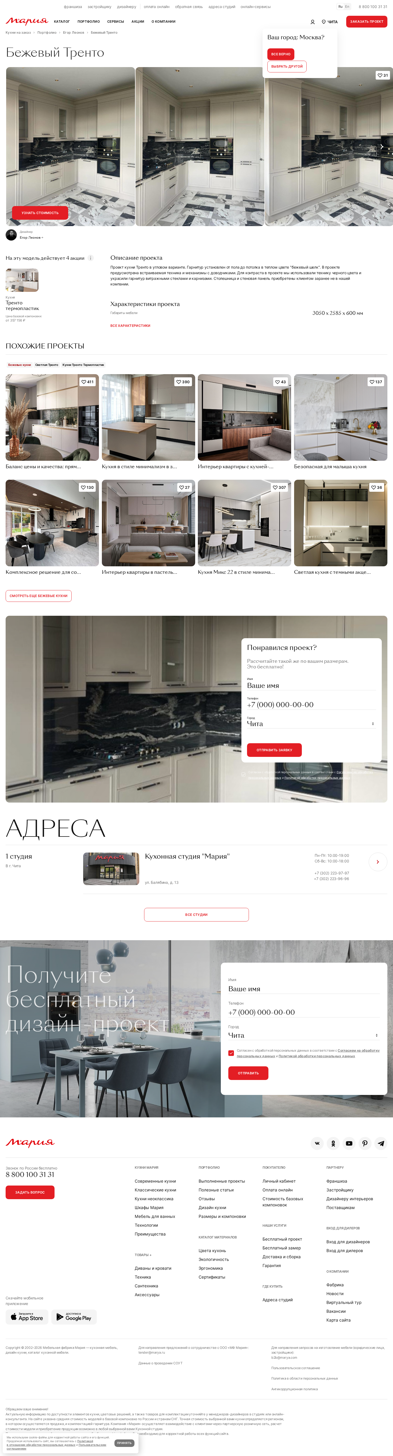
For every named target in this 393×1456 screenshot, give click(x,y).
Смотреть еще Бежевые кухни (39, 596)
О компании (337, 1271)
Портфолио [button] (89, 22)
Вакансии (336, 1311)
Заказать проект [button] (366, 22)
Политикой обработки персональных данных (317, 778)
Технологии (146, 1225)
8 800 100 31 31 (373, 6)
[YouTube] (349, 1143)
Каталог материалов (218, 1237)
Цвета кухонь (212, 1250)
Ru (340, 7)
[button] (329, 22)
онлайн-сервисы (256, 6)
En (347, 7)
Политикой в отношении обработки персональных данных (50, 1443)
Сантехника (146, 1285)
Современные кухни (155, 1181)
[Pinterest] (365, 1143)
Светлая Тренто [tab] (46, 365)
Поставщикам (340, 1207)
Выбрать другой (287, 66)
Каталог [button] (62, 22)
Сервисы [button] (115, 22)
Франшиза (336, 1181)
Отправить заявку (274, 750)
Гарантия (272, 1265)
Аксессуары (147, 1294)
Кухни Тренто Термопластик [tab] (83, 365)
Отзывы (207, 1198)
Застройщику (340, 1189)
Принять (124, 1443)
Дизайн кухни (212, 1207)
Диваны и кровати (153, 1268)
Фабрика (335, 1284)
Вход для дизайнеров (348, 1241)
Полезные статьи (216, 1189)
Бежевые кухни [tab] (19, 365)
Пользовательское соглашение (295, 1368)
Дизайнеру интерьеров (349, 1198)
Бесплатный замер (282, 1247)
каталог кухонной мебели (48, 1352)
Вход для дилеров (343, 1228)
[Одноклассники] (333, 1143)
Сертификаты (212, 1277)
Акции (138, 22)
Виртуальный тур (343, 1302)
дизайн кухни (16, 1352)
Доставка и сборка (282, 1256)
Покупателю (274, 1167)
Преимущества (150, 1234)
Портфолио (209, 1167)
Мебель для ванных (155, 1216)
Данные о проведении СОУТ (160, 1363)
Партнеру (335, 1167)
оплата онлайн (156, 6)
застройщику (99, 6)
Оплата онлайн (278, 1189)
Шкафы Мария (149, 1207)
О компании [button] (163, 22)
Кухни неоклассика (154, 1198)
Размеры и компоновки (222, 1216)
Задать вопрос (30, 1192)
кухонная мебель (103, 1348)
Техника (143, 1277)
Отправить (248, 1073)
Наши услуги (274, 1225)
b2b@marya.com (284, 1358)
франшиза (73, 6)
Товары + (143, 1255)
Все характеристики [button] (130, 326)
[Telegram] (380, 1143)
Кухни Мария (146, 1167)
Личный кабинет (279, 1181)
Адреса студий (278, 1299)
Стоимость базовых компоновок (283, 1201)
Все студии (196, 915)
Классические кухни (155, 1189)
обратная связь (189, 6)
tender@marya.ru (151, 1352)
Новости (335, 1293)
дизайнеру (126, 6)
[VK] (317, 1143)
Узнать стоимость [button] (40, 213)
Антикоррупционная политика (294, 1389)
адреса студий (222, 6)
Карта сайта (338, 1320)
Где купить (273, 1286)
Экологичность (214, 1259)
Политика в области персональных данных (304, 1378)
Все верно (280, 54)
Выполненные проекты (222, 1181)
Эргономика (211, 1268)
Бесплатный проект (282, 1239)
